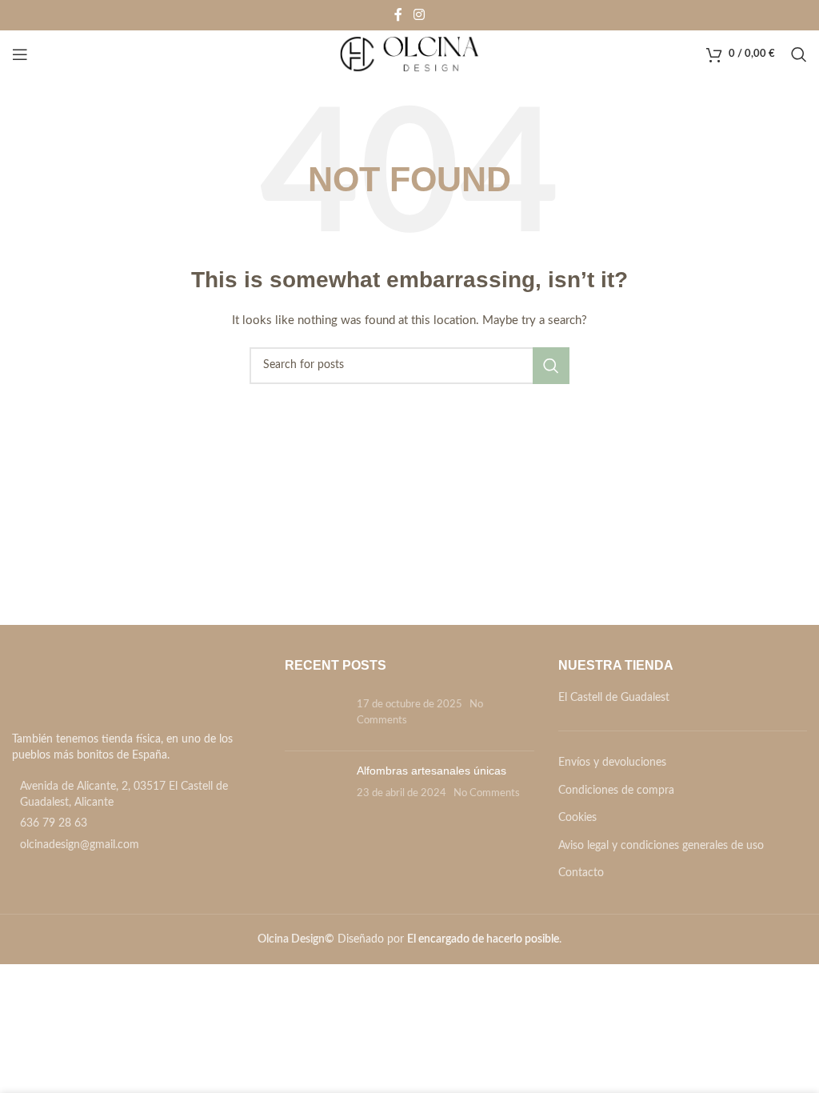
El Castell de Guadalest (613, 697)
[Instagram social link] (418, 14)
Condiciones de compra (616, 790)
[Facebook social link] (398, 14)
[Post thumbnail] (315, 715)
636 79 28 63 (53, 823)
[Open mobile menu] (20, 54)
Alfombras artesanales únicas (431, 770)
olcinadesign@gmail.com (79, 845)
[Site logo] (409, 54)
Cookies (577, 817)
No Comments (486, 793)
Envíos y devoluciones (612, 762)
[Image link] (102, 690)
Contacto (581, 873)
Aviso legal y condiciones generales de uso (661, 845)
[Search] (799, 54)
